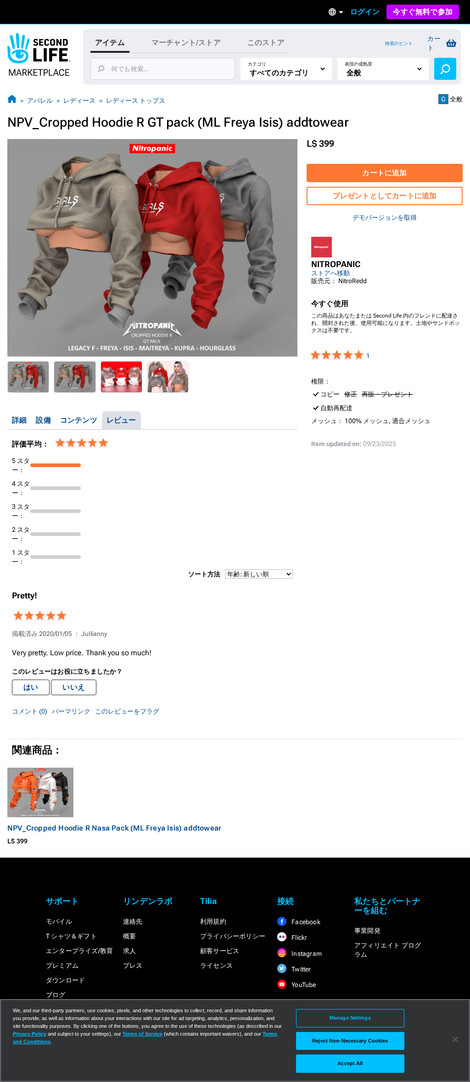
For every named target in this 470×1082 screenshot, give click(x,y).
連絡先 (133, 921)
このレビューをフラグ (127, 711)
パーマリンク (71, 711)
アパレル (40, 100)
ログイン (365, 11)
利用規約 (213, 921)
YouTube (303, 984)
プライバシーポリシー (232, 936)
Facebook (305, 922)
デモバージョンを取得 (384, 217)
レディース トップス (135, 100)
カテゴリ (257, 64)
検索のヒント (399, 43)
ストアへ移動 (330, 273)
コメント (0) (29, 711)
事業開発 (367, 930)
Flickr (298, 937)
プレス (133, 965)
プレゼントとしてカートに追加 (385, 195)
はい (30, 687)
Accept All (350, 1063)
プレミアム (62, 965)
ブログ (56, 994)
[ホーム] (12, 100)
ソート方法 (204, 574)
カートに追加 (384, 172)
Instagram (306, 953)
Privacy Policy (29, 1034)
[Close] (455, 1040)
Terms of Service (142, 1034)
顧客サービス (219, 950)
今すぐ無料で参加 (423, 11)
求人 (129, 950)
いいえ (73, 687)
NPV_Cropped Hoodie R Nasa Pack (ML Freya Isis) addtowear (114, 828)
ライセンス (216, 965)
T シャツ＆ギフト (71, 936)
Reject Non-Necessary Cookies (350, 1040)
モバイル (59, 921)
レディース (79, 100)
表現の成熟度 (358, 64)
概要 (129, 936)
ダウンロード (65, 980)
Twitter (300, 969)
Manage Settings (350, 1018)
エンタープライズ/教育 (79, 950)
